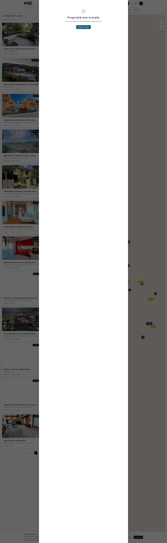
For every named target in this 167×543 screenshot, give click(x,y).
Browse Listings (83, 27)
